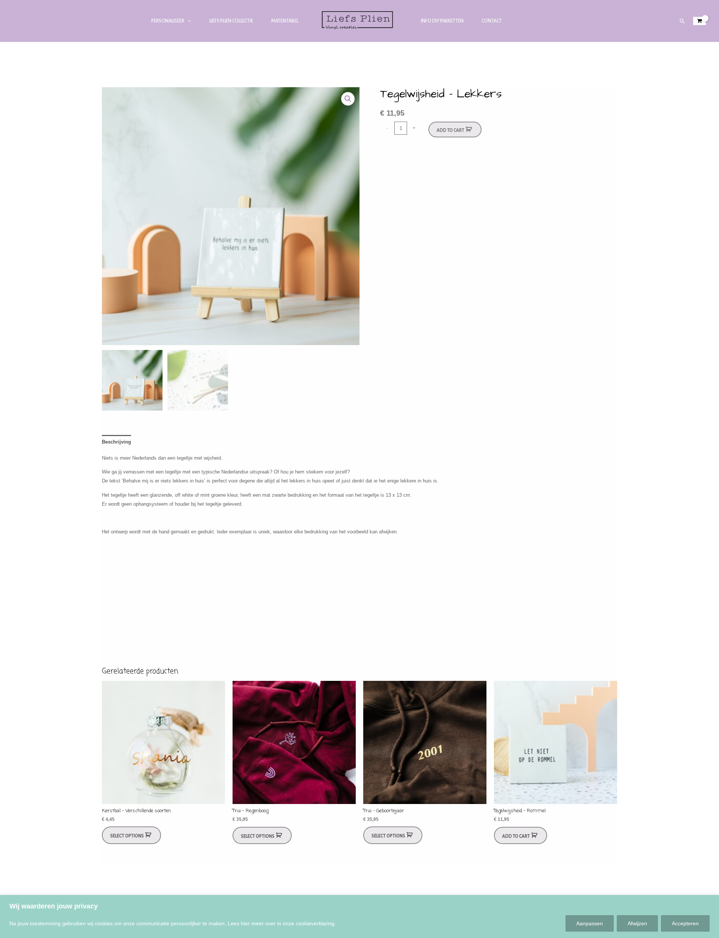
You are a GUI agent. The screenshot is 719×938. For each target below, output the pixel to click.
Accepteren (685, 923)
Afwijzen (637, 923)
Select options (127, 836)
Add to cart (450, 130)
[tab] (116, 442)
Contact (492, 21)
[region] (359, 916)
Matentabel (284, 21)
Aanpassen (589, 923)
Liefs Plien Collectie (231, 21)
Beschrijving (116, 442)
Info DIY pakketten (442, 21)
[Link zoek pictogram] (683, 21)
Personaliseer (167, 21)
